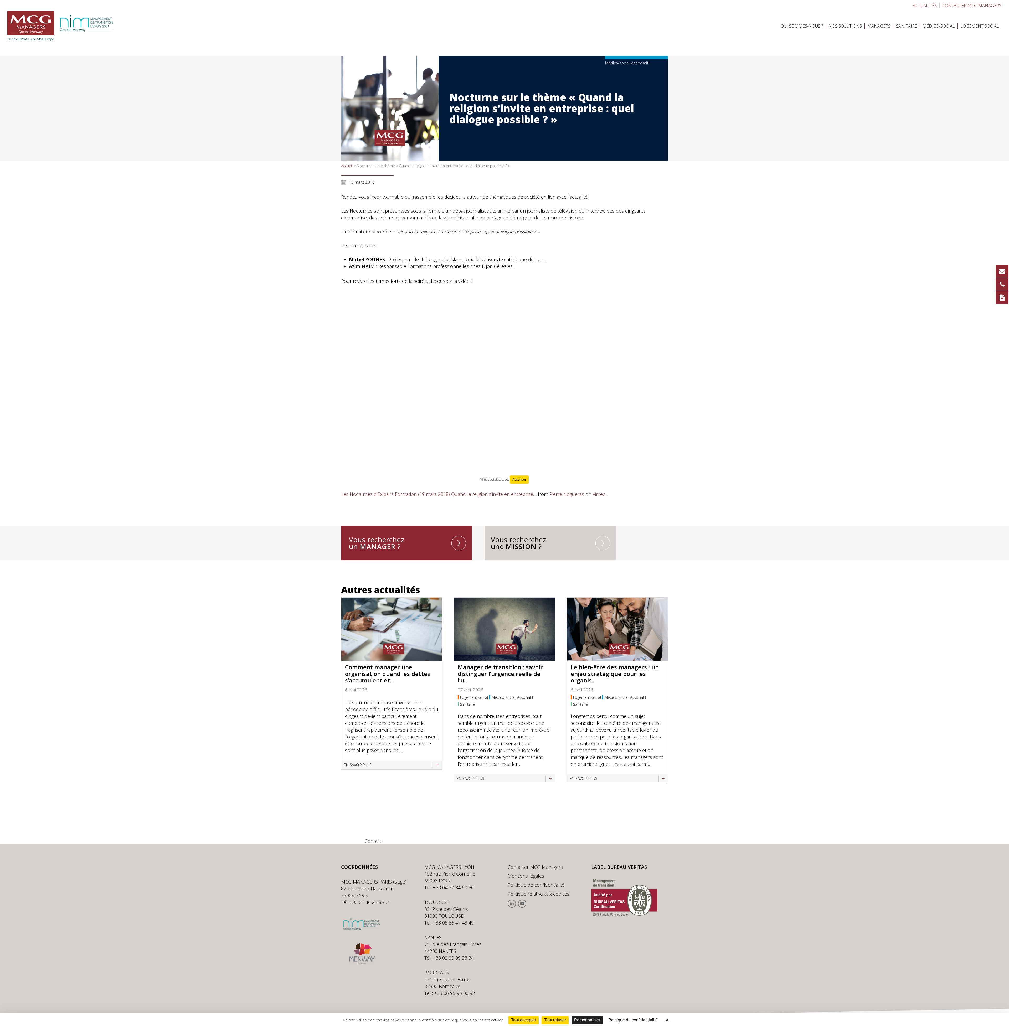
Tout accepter (523, 1020)
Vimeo (599, 494)
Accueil (347, 165)
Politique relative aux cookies (538, 894)
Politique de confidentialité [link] (633, 1020)
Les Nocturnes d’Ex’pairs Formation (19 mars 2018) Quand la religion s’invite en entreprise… (439, 494)
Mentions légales (526, 876)
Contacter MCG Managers (535, 867)
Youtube (522, 903)
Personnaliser (587, 1020)
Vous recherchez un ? (376, 543)
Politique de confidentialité (536, 885)
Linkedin (512, 903)
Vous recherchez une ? (518, 543)
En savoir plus (358, 764)
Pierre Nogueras (566, 494)
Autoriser (519, 479)
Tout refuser (555, 1020)
